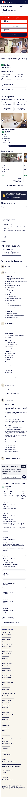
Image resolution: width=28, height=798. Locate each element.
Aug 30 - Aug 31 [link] (21, 104)
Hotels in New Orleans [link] (7, 644)
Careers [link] (4, 774)
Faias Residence (8, 22)
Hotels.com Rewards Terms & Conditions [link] (11, 766)
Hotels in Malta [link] (5, 707)
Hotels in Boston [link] (6, 672)
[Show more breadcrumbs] (2, 622)
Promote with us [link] (6, 746)
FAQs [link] (3, 730)
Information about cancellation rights (11, 255)
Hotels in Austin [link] (5, 665)
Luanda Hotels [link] (8, 622)
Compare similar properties (15, 185)
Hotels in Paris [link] (5, 658)
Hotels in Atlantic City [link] (7, 675)
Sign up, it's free (16, 197)
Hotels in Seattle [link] (6, 684)
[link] (25, 6)
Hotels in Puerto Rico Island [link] (8, 714)
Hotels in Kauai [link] (5, 717)
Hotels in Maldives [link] (6, 702)
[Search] (24, 477)
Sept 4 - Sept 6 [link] (7, 109)
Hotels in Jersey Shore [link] (7, 709)
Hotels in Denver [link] (6, 660)
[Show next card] (26, 45)
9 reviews (4, 489)
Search (14, 34)
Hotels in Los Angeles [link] (7, 653)
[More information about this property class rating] (7, 12)
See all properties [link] (7, 6)
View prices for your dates (17, 146)
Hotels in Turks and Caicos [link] (8, 698)
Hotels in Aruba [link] (5, 695)
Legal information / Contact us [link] (9, 761)
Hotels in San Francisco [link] (7, 651)
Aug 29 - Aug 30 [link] (7, 104)
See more (3, 241)
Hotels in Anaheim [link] (6, 687)
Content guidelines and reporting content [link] (11, 764)
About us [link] (4, 772)
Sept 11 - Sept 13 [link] (21, 109)
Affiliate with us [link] (5, 741)
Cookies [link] (4, 759)
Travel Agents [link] (5, 748)
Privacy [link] (3, 756)
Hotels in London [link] (6, 680)
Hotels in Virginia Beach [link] (7, 682)
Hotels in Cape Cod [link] (6, 721)
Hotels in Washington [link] (7, 663)
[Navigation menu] (25, 2)
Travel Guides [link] (5, 777)
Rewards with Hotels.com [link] (8, 779)
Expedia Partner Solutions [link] (8, 743)
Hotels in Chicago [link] (6, 639)
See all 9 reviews (5, 67)
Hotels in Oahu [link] (5, 719)
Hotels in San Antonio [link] (7, 670)
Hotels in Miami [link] (5, 656)
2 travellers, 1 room (9, 31)
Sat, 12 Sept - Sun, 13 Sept (11, 26)
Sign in (8, 197)
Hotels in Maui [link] (5, 712)
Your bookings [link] (5, 728)
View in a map (5, 220)
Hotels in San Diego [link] (6, 646)
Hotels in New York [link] (6, 637)
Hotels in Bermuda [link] (6, 705)
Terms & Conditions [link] (6, 754)
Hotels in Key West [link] (6, 677)
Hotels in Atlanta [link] (6, 668)
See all (2, 81)
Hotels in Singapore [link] (6, 700)
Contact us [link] (4, 732)
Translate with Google (8, 519)
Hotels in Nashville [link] (6, 648)
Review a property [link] (6, 735)
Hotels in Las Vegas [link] (6, 634)
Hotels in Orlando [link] (6, 641)
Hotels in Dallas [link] (5, 689)
